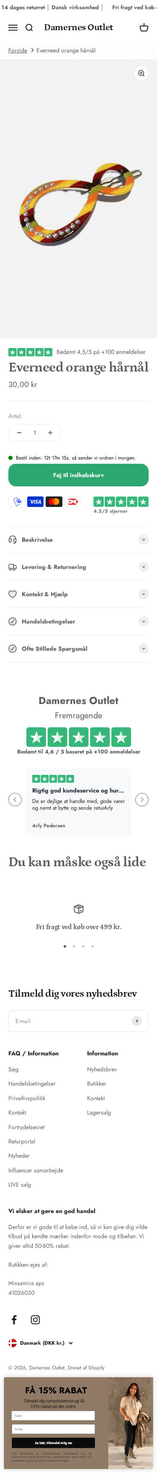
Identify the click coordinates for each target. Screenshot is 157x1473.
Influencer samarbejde (35, 1170)
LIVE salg (19, 1184)
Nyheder (19, 1155)
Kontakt (17, 1112)
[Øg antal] (50, 432)
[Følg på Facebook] (14, 1319)
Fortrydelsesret (26, 1127)
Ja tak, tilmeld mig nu (53, 1443)
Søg (13, 1069)
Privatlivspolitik (26, 1098)
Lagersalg (99, 1112)
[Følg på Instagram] (35, 1319)
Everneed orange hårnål (65, 50)
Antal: (15, 416)
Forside (17, 50)
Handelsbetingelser (32, 1083)
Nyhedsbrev (102, 1069)
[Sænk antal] (19, 432)
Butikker (96, 1083)
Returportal (21, 1141)
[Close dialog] (148, 1382)
